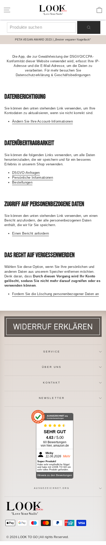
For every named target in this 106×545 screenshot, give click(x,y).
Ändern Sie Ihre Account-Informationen (42, 121)
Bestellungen (22, 182)
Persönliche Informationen (32, 177)
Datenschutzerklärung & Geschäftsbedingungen (53, 75)
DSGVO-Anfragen (26, 173)
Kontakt (52, 382)
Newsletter (52, 398)
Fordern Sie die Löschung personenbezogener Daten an (55, 294)
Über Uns (52, 367)
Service (51, 351)
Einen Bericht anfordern (30, 233)
